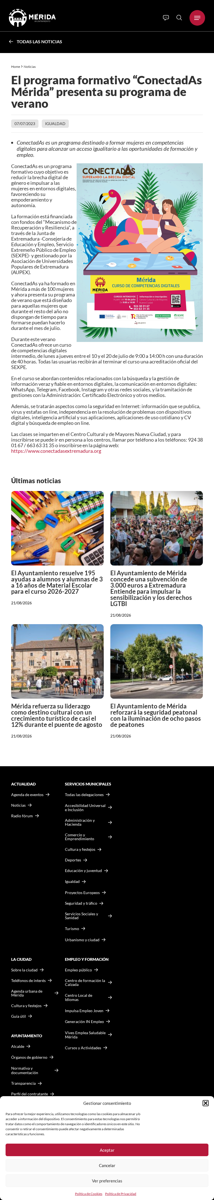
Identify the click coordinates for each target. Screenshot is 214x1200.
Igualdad (55, 123)
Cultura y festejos (26, 1006)
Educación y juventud (83, 871)
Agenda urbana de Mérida (26, 993)
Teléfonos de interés (28, 981)
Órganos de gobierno (29, 1057)
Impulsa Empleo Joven (84, 1011)
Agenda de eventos (27, 795)
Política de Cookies (88, 1194)
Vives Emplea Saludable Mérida (85, 1035)
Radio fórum (22, 816)
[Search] (179, 17)
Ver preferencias (107, 1180)
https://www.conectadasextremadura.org (56, 451)
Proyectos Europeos (82, 892)
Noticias (30, 66)
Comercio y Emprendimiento (79, 837)
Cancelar (107, 1165)
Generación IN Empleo (84, 1021)
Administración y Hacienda (80, 822)
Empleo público (78, 970)
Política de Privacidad (120, 1194)
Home (15, 66)
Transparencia (23, 1083)
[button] (205, 1103)
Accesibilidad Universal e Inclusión (85, 807)
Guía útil (18, 1016)
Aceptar (107, 1150)
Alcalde (17, 1046)
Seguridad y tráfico (81, 903)
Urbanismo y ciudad (82, 940)
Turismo (72, 928)
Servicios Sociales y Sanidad (81, 916)
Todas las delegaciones (84, 795)
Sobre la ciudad (24, 970)
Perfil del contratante (29, 1094)
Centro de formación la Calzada (85, 982)
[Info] (166, 18)
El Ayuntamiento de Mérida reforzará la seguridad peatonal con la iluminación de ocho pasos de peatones (155, 715)
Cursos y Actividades (83, 1048)
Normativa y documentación (24, 1070)
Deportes (73, 860)
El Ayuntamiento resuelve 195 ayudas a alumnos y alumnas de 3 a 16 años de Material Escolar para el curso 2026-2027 (57, 582)
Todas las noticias (39, 41)
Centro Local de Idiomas (78, 997)
